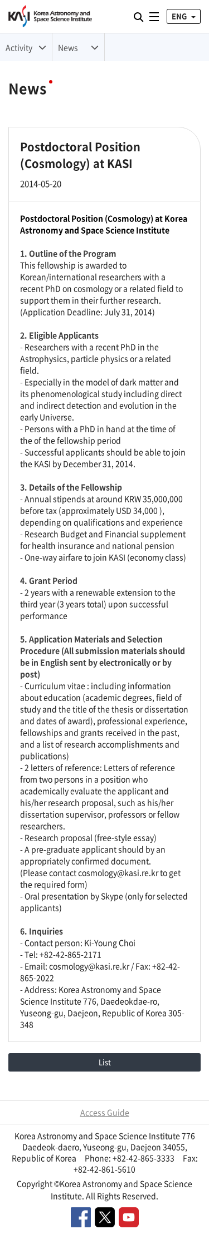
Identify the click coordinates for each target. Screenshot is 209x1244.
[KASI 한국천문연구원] (50, 16)
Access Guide (104, 1112)
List (105, 1062)
